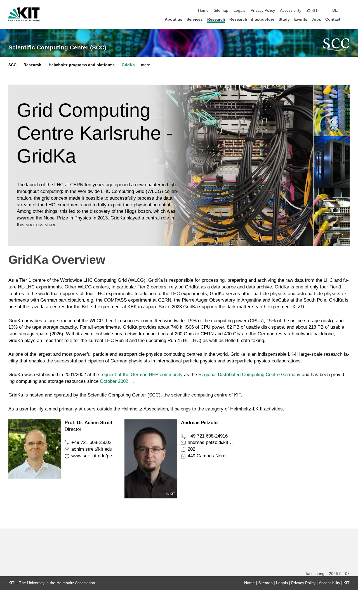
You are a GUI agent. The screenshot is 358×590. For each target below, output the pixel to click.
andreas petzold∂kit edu (212, 442)
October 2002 (114, 381)
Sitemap (221, 10)
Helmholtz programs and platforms (82, 65)
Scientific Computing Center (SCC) (57, 47)
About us (173, 19)
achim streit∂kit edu (91, 449)
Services (195, 19)
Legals (239, 10)
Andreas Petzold (199, 422)
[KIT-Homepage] (24, 14)
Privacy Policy (263, 10)
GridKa (128, 65)
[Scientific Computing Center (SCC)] (336, 44)
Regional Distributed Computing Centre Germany (249, 374)
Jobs (316, 19)
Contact (332, 19)
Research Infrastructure (251, 19)
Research (216, 19)
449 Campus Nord (206, 455)
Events (300, 19)
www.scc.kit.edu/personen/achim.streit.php (116, 455)
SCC (12, 65)
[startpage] (348, 19)
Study (284, 19)
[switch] (348, 10)
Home (203, 10)
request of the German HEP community (141, 374)
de (335, 10)
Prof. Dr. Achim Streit (88, 422)
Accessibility (290, 10)
